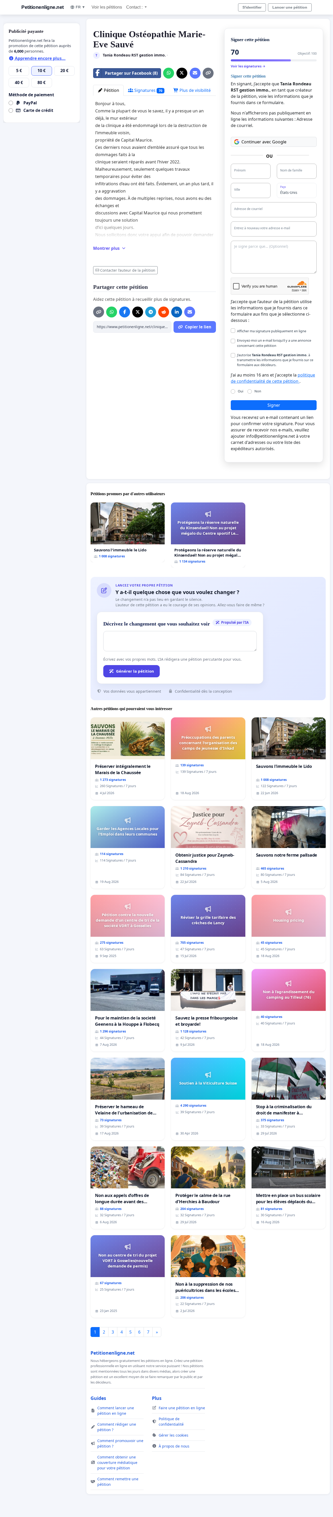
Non (257, 391)
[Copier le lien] (208, 73)
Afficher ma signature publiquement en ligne (271, 331)
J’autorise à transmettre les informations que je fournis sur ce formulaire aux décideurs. (275, 360)
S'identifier (251, 7)
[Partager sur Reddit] (163, 312)
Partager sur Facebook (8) (131, 73)
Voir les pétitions (107, 7)
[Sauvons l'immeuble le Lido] (128, 532)
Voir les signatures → (248, 66)
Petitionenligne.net (42, 7)
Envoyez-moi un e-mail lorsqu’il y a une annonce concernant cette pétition (274, 343)
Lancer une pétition (289, 7)
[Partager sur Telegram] (150, 312)
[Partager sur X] (181, 73)
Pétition (111, 90)
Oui (240, 391)
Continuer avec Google (263, 142)
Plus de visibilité (194, 90)
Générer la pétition (135, 671)
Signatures (147, 90)
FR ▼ (80, 7)
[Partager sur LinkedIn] (176, 312)
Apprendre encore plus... (40, 58)
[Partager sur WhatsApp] (168, 73)
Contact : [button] (135, 7)
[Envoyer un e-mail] (195, 73)
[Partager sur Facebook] (124, 312)
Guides (98, 1398)
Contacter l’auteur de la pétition (127, 270)
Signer (273, 405)
